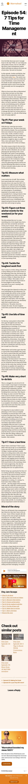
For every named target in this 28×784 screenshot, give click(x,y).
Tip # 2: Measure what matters (11, 600)
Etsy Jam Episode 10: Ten (5, 644)
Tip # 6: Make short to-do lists (11, 608)
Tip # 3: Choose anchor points (11, 602)
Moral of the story (7, 613)
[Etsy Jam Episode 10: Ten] (6, 637)
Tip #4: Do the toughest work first (12, 604)
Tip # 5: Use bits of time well (10, 606)
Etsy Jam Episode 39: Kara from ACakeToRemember (5, 667)
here (14, 77)
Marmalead (9, 771)
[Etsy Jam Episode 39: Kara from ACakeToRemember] (6, 658)
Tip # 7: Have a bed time (9, 611)
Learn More (6, 763)
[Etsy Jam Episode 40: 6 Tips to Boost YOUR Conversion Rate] (18, 637)
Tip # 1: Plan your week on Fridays (12, 598)
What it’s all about (7, 595)
